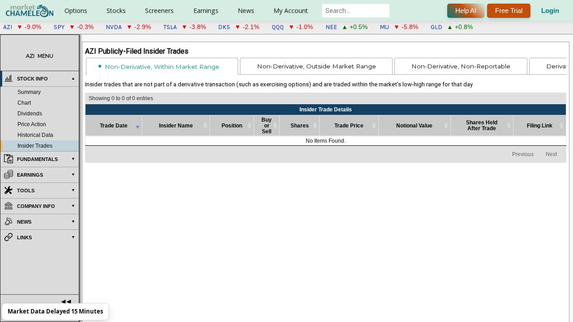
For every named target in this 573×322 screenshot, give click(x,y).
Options (75, 10)
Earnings (205, 10)
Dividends (29, 113)
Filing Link (539, 125)
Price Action (31, 124)
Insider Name (176, 125)
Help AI (465, 10)
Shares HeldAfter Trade (481, 125)
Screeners (159, 10)
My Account (291, 10)
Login (550, 10)
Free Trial (508, 10)
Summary (29, 92)
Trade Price (348, 125)
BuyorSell (266, 125)
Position (232, 125)
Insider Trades (34, 145)
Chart (24, 103)
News (246, 10)
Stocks (116, 10)
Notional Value (414, 125)
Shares (300, 125)
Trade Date (114, 125)
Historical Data (35, 135)
